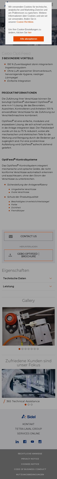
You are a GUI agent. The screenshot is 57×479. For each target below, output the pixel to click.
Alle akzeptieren (28, 39)
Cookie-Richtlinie (25, 22)
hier (29, 32)
